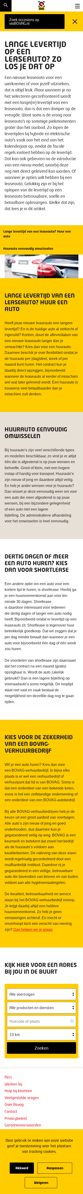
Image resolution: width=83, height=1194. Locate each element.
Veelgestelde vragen (22, 1097)
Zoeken (41, 1048)
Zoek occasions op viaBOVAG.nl (24, 21)
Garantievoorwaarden (23, 1125)
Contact (11, 1111)
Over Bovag (14, 1104)
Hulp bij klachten (18, 1090)
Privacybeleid (16, 1118)
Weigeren (41, 1183)
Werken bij (13, 1084)
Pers (8, 1077)
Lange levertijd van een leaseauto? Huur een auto (37, 233)
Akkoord (21, 1168)
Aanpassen (55, 1168)
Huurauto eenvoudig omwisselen (28, 248)
